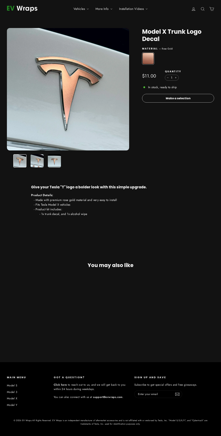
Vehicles (80, 9)
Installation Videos (132, 9)
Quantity (173, 71)
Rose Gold (148, 58)
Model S (12, 385)
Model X (12, 398)
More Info (102, 9)
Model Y (12, 405)
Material (157, 48)
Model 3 (12, 392)
